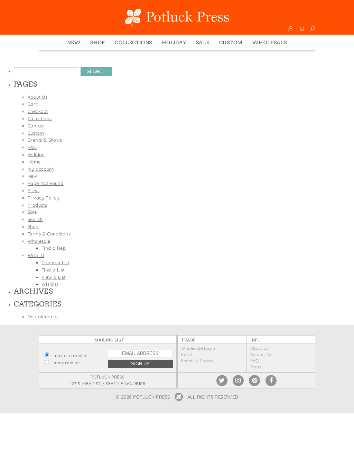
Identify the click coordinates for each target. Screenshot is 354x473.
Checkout (38, 111)
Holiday (174, 42)
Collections (133, 42)
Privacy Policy (43, 197)
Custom (230, 42)
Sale (202, 42)
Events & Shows (45, 140)
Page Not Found (45, 183)
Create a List (55, 262)
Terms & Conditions (49, 234)
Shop (97, 42)
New (74, 42)
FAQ (32, 147)
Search (35, 219)
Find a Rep (53, 248)
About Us (37, 97)
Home (34, 161)
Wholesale (269, 42)
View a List (53, 277)
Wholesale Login (198, 348)
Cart (32, 104)
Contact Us (261, 354)
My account (41, 169)
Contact (36, 125)
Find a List (52, 270)
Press (33, 190)
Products (37, 205)
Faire (186, 354)
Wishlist (36, 255)
